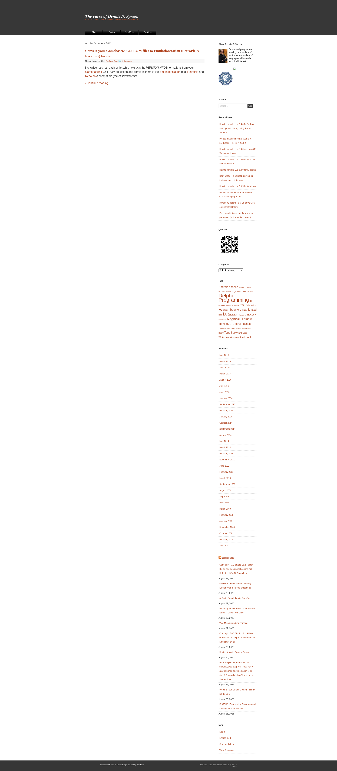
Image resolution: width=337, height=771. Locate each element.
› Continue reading (96, 83)
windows (234, 337)
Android (223, 286)
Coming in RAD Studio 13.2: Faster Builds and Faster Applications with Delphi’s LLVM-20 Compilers (236, 569)
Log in (222, 732)
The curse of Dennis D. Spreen (111, 16)
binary (248, 287)
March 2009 (225, 509)
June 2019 (224, 367)
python (231, 324)
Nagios (112, 32)
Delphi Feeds (228, 558)
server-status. (243, 323)
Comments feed (226, 744)
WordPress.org (226, 750)
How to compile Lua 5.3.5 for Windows (237, 186)
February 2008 (226, 539)
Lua (226, 314)
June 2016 (224, 392)
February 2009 (226, 515)
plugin (248, 319)
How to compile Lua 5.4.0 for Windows (237, 170)
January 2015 (226, 417)
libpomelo (235, 309)
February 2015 (226, 410)
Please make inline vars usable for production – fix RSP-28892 (235, 141)
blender (228, 291)
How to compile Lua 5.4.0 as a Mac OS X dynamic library (237, 151)
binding (221, 291)
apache (233, 286)
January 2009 (226, 521)
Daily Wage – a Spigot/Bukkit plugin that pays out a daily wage (236, 178)
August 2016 (225, 380)
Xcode (242, 337)
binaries (242, 287)
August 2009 (225, 490)
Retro (116, 61)
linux (220, 315)
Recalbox (91, 76)
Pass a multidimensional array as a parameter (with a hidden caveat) (236, 215)
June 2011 (224, 466)
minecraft (222, 319)
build (238, 291)
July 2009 (224, 496)
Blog (94, 32)
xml (249, 337)
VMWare (237, 332)
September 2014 (227, 429)
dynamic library (232, 305)
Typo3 (228, 332)
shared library (231, 328)
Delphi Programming (234, 298)
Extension (251, 305)
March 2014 (225, 447)
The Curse (148, 32)
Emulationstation (170, 71)
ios (220, 309)
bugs (234, 291)
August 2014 (225, 435)
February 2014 (226, 453)
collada (250, 291)
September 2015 (227, 404)
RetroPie (192, 71)
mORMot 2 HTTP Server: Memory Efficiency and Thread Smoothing (235, 585)
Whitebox (224, 337)
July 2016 (224, 386)
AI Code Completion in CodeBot (234, 598)
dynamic (222, 305)
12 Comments (127, 61)
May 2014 (224, 441)
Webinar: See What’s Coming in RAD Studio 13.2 (237, 692)
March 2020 (225, 361)
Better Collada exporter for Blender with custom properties (236, 194)
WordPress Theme (206, 765)
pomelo (223, 323)
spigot (244, 328)
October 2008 (225, 533)
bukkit (243, 291)
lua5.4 (233, 314)
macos (242, 314)
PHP (240, 319)
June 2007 (224, 545)
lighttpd (252, 309)
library (244, 310)
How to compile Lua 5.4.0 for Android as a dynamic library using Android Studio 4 (237, 128)
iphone (225, 310)
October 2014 (225, 423)
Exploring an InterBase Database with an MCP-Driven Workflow (237, 610)
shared (221, 328)
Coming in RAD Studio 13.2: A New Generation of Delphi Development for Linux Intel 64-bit (237, 637)
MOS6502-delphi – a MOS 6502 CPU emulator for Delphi (237, 205)
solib (239, 328)
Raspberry (109, 61)
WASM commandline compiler (233, 623)
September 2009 (227, 484)
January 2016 (226, 398)
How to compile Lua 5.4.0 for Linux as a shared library (237, 161)
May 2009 (224, 502)
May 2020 (224, 355)
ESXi (242, 305)
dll (250, 300)
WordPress (129, 32)
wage (245, 333)
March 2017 (225, 374)
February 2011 (226, 472)
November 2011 (227, 459)
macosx (251, 314)
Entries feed (225, 738)
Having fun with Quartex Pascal (234, 652)
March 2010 (225, 478)
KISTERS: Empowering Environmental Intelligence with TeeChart (237, 706)
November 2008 (227, 527)
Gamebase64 (93, 71)
